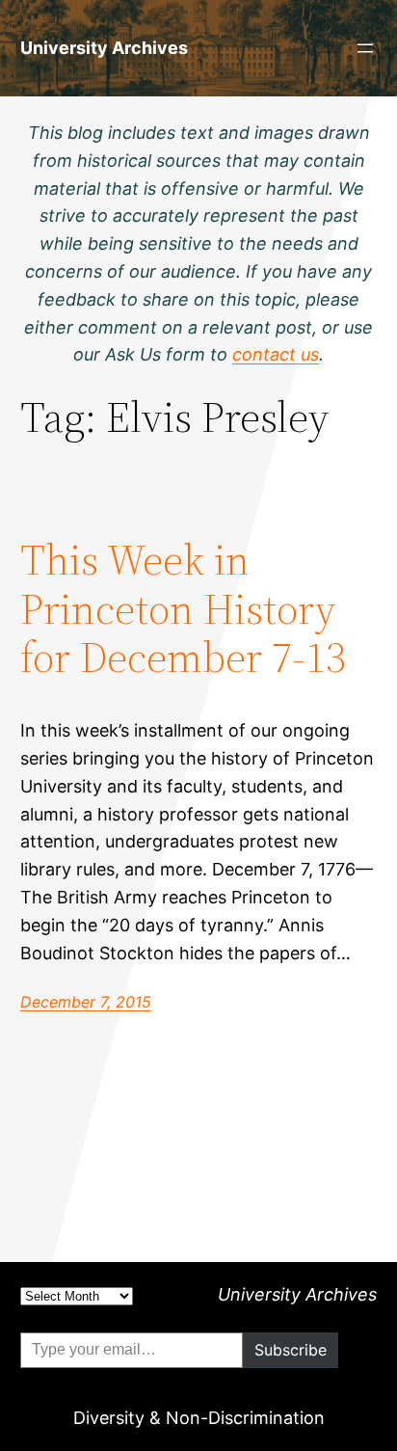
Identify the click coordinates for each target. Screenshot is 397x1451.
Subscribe (290, 1349)
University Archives (104, 48)
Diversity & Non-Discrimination (199, 1418)
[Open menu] (365, 48)
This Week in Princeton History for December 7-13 (183, 609)
